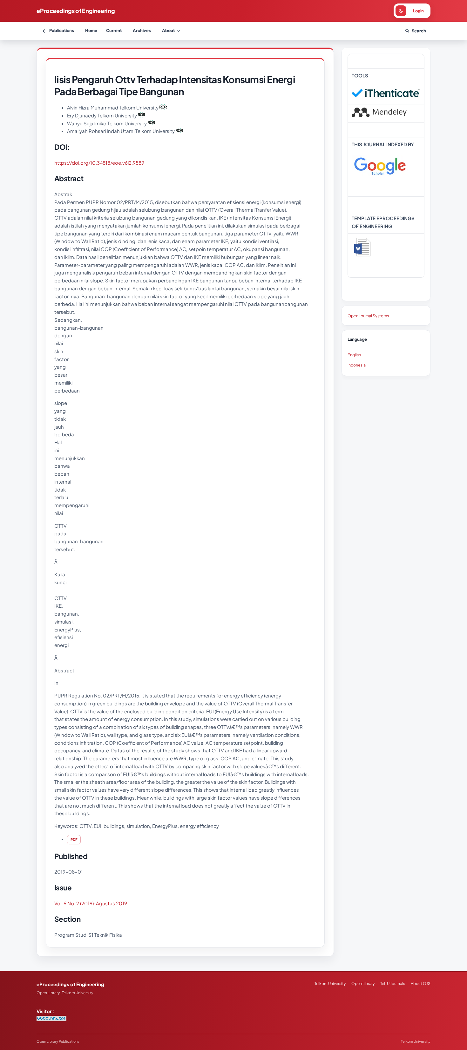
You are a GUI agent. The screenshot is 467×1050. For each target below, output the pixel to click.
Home (91, 30)
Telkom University (330, 983)
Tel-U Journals (392, 983)
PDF (74, 839)
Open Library (363, 983)
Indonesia (357, 364)
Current (114, 30)
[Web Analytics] (51, 1019)
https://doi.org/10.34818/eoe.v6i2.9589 (99, 163)
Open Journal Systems (368, 315)
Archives (142, 30)
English (354, 354)
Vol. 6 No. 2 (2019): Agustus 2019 (90, 903)
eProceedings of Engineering (76, 10)
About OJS (420, 983)
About (168, 30)
